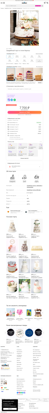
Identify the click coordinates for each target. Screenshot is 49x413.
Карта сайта (19, 364)
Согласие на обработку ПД (38, 384)
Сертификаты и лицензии (19, 356)
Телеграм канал (20, 394)
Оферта (34, 382)
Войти (2, 385)
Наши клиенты (20, 368)
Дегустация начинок (37, 353)
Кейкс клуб (3, 381)
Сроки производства (37, 355)
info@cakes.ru (4, 358)
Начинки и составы (37, 351)
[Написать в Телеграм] (12, 100)
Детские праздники (20, 379)
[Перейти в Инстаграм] (19, 392)
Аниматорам (19, 388)
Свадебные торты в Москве (34, 190)
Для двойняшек (32, 403)
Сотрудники (19, 353)
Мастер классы (20, 382)
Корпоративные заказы (21, 390)
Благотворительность (21, 381)
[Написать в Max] (9, 100)
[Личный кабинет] (4, 3)
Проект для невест (20, 386)
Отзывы (35, 357)
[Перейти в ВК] (18, 392)
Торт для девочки (19, 403)
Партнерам (19, 362)
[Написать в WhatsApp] (14, 100)
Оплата (34, 370)
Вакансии (19, 358)
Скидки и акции (36, 368)
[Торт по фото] (42, 5)
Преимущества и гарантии (36, 360)
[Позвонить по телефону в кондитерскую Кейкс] (47, 3)
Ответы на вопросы (37, 366)
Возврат (34, 381)
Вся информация (36, 349)
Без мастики (32, 406)
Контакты (19, 366)
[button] (43, 74)
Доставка (35, 372)
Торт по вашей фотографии (38, 373)
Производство (19, 351)
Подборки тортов (20, 384)
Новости (18, 360)
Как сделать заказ (36, 362)
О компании (19, 349)
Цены (34, 364)
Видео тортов (19, 370)
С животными (18, 406)
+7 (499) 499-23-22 (27, 114)
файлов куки (13, 406)
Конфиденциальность (37, 379)
